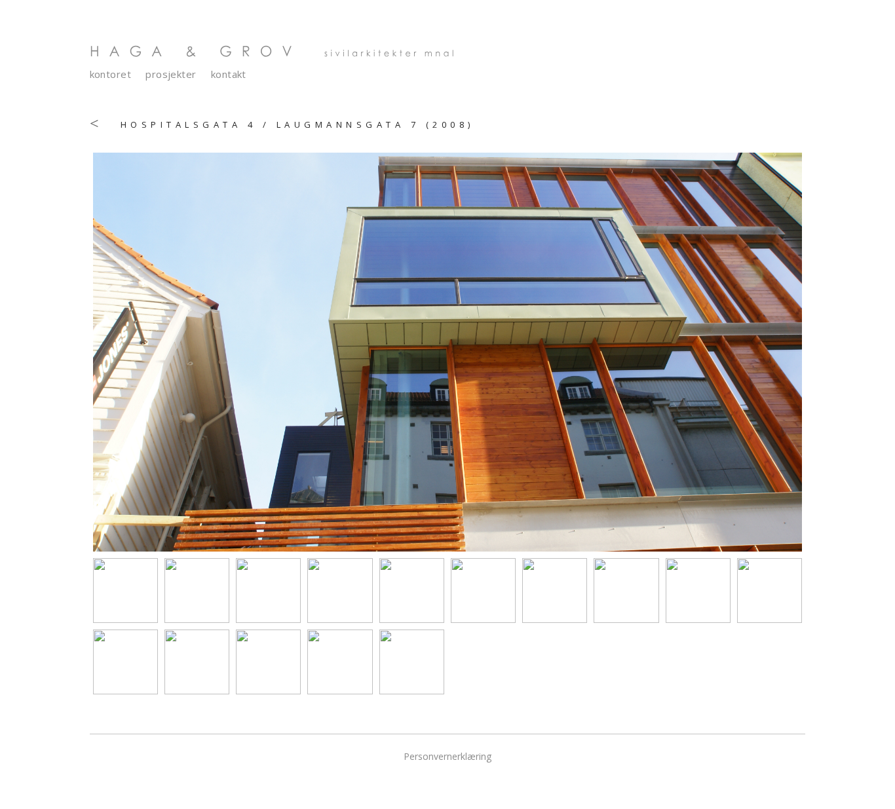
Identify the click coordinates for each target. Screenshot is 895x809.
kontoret (111, 74)
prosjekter (171, 74)
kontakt (228, 74)
